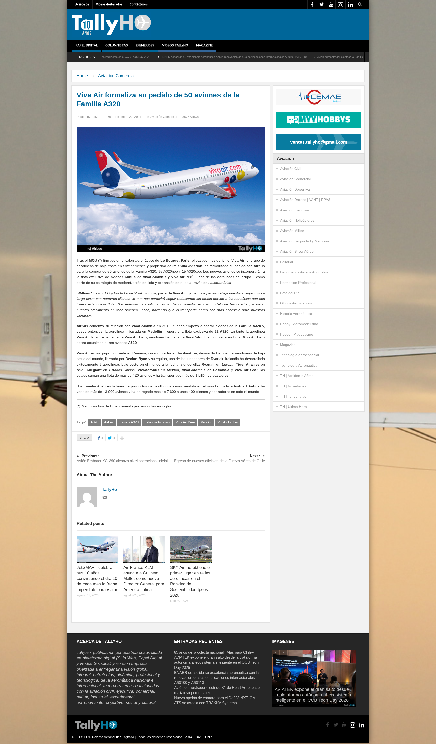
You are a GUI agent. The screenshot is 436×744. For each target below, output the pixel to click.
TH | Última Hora (293, 407)
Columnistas (116, 45)
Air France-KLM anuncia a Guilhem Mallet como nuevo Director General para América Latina (143, 578)
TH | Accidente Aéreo (297, 376)
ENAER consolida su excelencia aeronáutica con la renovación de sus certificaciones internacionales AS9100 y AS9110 (177, 56)
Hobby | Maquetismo (296, 334)
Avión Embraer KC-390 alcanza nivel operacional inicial (122, 458)
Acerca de (82, 4)
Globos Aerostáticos (296, 303)
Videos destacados (109, 4)
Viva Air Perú (185, 422)
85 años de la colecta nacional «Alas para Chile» (214, 652)
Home (82, 75)
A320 (94, 422)
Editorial (286, 262)
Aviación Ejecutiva (294, 210)
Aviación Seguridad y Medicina (304, 241)
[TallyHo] (111, 24)
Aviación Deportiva (295, 189)
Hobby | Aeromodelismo (299, 324)
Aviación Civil (290, 169)
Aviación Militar (292, 231)
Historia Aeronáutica (296, 314)
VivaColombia (227, 422)
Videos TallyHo (175, 45)
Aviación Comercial (116, 75)
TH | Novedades (293, 386)
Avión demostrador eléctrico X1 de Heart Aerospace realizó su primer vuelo (307, 56)
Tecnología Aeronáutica (298, 365)
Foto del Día (290, 293)
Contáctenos (139, 4)
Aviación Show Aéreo (297, 251)
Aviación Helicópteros (297, 220)
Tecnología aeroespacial (299, 355)
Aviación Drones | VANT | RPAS (305, 200)
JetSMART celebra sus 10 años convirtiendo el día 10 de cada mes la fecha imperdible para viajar (97, 578)
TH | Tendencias (293, 396)
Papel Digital (87, 45)
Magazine (204, 45)
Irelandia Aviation (157, 422)
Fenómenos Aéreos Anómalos (304, 272)
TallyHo (96, 117)
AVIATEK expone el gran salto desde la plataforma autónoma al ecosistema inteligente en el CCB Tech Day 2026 (216, 662)
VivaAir (206, 422)
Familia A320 (129, 422)
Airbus (109, 422)
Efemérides (145, 45)
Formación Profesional (298, 282)
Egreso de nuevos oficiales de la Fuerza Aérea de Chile (219, 458)
